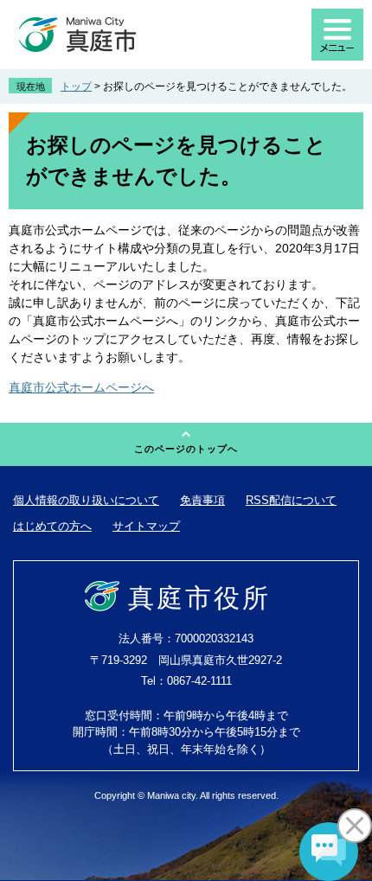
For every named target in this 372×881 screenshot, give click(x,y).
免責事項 (202, 500)
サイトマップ (146, 526)
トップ (76, 86)
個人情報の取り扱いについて (86, 500)
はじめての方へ (52, 526)
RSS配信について (291, 500)
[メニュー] (337, 35)
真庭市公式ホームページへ (81, 387)
